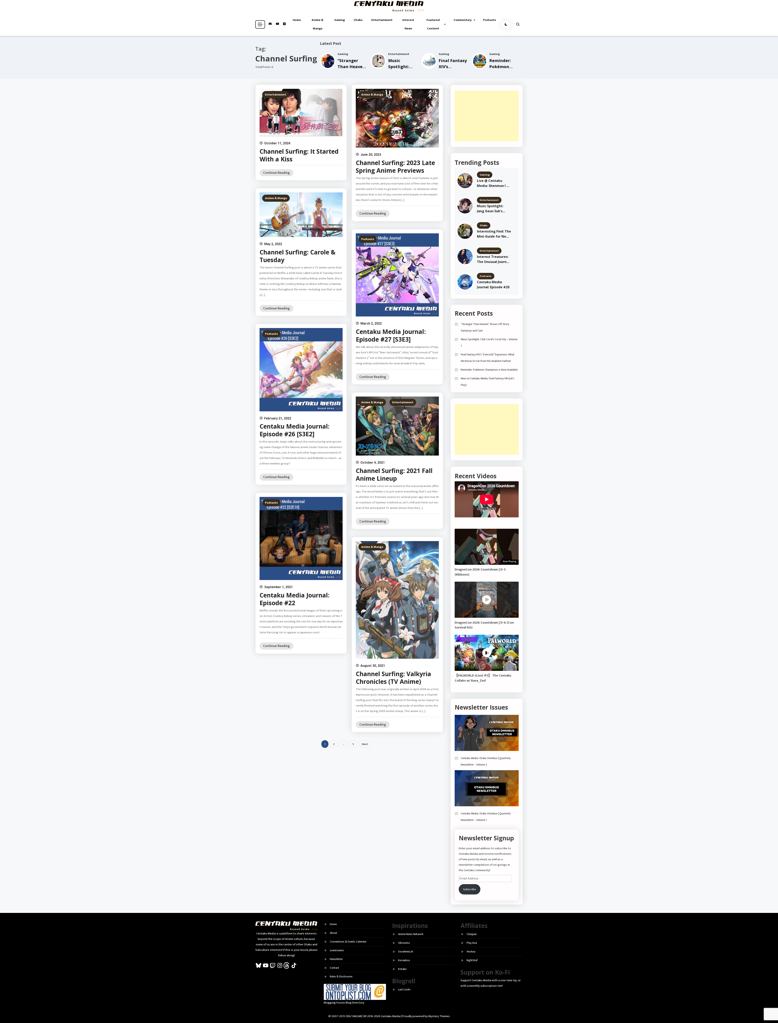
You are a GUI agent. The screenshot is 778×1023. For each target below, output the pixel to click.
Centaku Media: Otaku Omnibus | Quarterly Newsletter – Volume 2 (486, 761)
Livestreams (337, 950)
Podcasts (489, 20)
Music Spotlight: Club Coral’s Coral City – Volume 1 (489, 342)
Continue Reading (276, 173)
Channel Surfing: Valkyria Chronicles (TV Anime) (393, 678)
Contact (334, 967)
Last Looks (404, 989)
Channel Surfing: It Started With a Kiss (299, 155)
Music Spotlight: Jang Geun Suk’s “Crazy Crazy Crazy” (493, 209)
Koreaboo (404, 960)
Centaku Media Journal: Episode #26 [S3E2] (294, 430)
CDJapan (472, 934)
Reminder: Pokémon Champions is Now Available (489, 369)
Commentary (463, 20)
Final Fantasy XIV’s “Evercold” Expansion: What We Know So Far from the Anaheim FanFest (487, 357)
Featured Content (433, 24)
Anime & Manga (317, 24)
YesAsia (471, 951)
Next (365, 744)
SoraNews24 (405, 951)
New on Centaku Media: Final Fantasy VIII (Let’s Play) (487, 381)
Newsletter (336, 959)
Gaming (339, 20)
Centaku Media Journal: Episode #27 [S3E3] (391, 335)
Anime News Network (410, 934)
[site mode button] (506, 24)
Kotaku (402, 969)
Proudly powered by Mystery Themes (426, 1016)
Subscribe (469, 889)
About (333, 933)
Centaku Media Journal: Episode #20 (493, 284)
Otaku (358, 20)
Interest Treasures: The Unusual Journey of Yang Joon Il (493, 259)
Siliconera (404, 942)
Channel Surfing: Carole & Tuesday (298, 256)
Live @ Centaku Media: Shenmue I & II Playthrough (493, 183)
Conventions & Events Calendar (348, 941)
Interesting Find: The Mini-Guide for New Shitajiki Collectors (494, 234)
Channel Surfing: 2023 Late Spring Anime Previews (395, 167)
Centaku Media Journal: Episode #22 (294, 599)
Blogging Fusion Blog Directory (344, 1002)
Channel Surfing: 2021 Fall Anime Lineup (394, 474)
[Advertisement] (487, 116)
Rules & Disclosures (341, 976)
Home (297, 20)
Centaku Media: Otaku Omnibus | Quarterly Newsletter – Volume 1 (486, 816)
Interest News (408, 24)
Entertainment (381, 20)
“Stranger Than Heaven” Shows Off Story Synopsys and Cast (485, 327)
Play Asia (472, 942)
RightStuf (472, 960)
